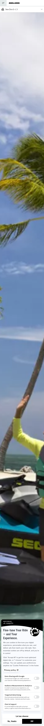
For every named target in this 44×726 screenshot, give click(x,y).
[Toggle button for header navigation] (3, 3)
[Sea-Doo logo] (14, 3)
